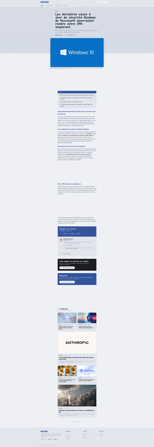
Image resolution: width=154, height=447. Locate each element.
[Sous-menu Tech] (43, 5)
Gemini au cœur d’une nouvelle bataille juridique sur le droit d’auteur (66, 328)
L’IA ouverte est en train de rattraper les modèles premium (85, 327)
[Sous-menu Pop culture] (52, 5)
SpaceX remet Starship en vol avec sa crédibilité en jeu (76, 411)
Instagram (55, 439)
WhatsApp (78, 233)
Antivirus (101, 435)
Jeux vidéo (57, 5)
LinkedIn (72, 233)
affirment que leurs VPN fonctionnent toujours (69, 139)
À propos (84, 437)
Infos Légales (85, 433)
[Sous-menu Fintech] (67, 5)
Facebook (65, 233)
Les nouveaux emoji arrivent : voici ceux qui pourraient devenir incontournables (67, 381)
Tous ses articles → (69, 245)
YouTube (49, 439)
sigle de (83, 120)
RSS (42, 439)
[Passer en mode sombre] (112, 2)
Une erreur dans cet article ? (72, 248)
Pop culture (49, 5)
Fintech (65, 5)
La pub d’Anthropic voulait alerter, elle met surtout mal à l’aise (76, 358)
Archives (101, 433)
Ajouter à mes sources (68, 267)
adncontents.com (51, 445)
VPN (64, 253)
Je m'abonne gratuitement (68, 282)
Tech (42, 5)
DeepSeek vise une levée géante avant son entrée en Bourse (86, 380)
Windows (68, 253)
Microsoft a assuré (72, 149)
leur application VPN (81, 158)
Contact (84, 435)
